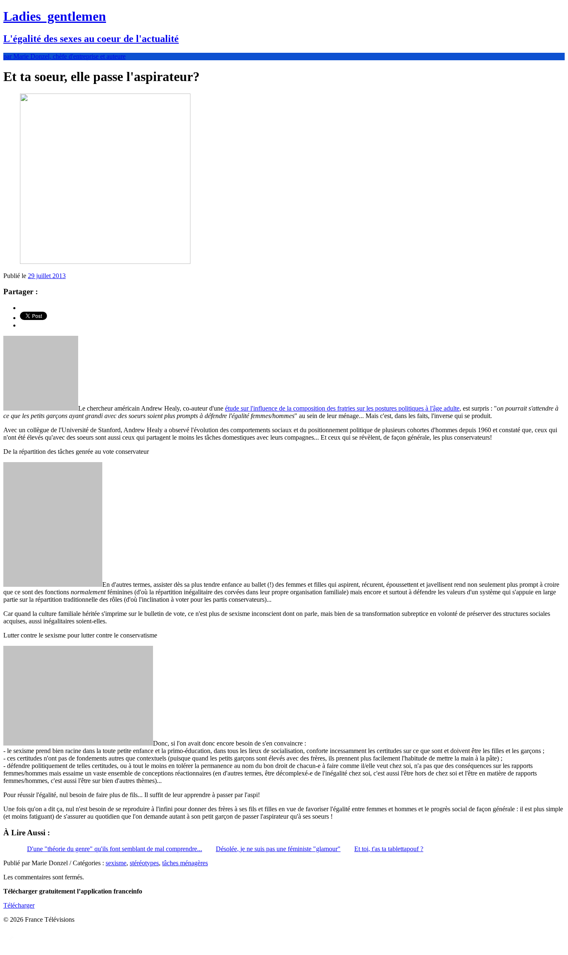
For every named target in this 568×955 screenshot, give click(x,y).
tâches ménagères (185, 862)
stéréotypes (144, 862)
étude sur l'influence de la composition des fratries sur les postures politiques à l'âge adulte (342, 408)
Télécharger (19, 905)
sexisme (116, 862)
